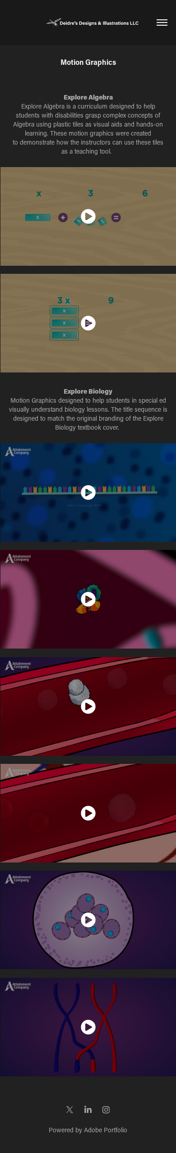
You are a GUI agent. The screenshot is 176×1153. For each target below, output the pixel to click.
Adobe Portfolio (105, 1130)
